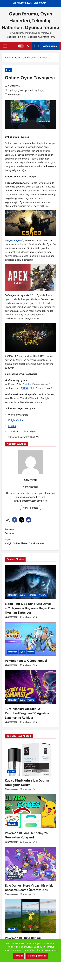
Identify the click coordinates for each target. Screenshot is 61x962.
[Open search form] (28, 46)
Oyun (8, 70)
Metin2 (12, 425)
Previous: (10, 531)
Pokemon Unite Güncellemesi (26, 660)
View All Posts (30, 507)
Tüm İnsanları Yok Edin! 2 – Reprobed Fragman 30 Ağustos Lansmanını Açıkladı (27, 713)
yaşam (42, 594)
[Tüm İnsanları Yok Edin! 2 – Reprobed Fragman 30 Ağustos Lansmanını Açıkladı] (30, 687)
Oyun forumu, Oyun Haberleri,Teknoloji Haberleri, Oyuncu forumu (30, 20)
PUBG (25, 388)
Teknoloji (32, 594)
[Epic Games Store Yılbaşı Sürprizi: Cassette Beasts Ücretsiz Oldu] (30, 864)
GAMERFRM (14, 86)
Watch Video (50, 45)
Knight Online (16, 420)
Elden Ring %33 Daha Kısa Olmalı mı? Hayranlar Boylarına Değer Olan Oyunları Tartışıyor (30, 608)
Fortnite (27, 384)
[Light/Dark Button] (21, 45)
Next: (25, 541)
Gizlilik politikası (37, 955)
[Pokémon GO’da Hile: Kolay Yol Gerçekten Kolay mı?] (30, 811)
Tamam (18, 955)
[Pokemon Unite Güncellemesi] (30, 639)
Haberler (12, 594)
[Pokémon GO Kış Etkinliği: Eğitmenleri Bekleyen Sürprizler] (30, 916)
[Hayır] (57, 950)
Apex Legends (15, 240)
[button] (5, 45)
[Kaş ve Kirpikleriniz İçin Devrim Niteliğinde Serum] (30, 759)
